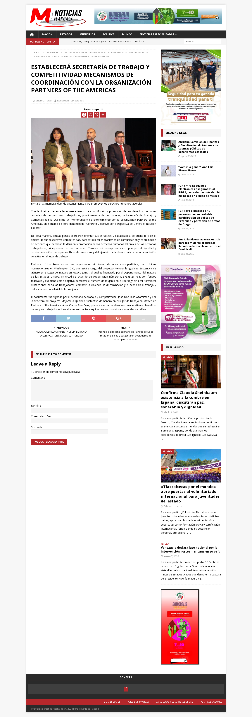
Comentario (38, 377)
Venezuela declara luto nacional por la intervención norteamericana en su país (190, 549)
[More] (103, 115)
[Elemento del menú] (126, 689)
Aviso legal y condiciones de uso (174, 701)
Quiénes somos (112, 701)
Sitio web (36, 427)
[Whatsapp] (90, 115)
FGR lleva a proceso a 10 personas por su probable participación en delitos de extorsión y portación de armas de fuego (199, 217)
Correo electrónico (42, 416)
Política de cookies (211, 701)
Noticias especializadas (157, 34)
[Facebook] (84, 115)
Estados (66, 34)
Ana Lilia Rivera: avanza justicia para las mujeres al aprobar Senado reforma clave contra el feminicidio (199, 244)
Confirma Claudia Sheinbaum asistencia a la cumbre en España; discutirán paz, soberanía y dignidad (189, 400)
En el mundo (174, 347)
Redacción (63, 100)
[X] (96, 115)
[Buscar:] (202, 41)
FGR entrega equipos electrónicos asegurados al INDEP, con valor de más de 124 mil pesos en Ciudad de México (199, 191)
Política (109, 34)
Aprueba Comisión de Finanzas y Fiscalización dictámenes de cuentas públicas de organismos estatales (198, 147)
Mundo (127, 34)
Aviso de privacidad (138, 701)
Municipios (87, 34)
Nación (47, 34)
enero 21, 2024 (44, 100)
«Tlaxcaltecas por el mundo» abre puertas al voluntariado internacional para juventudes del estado (190, 494)
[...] (162, 439)
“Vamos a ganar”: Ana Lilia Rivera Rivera (195, 168)
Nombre (36, 405)
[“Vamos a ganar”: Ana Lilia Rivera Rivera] (168, 170)
